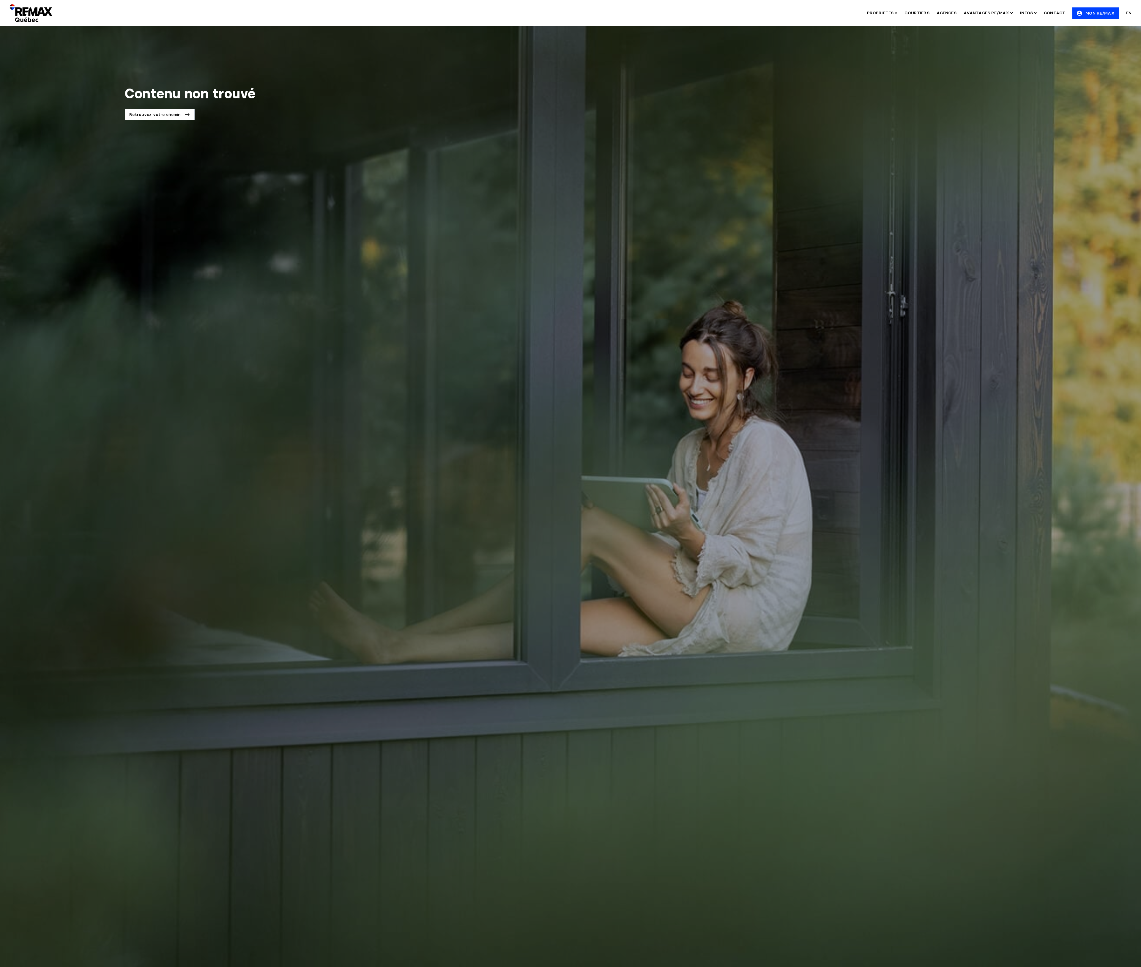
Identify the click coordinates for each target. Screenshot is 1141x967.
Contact (1054, 12)
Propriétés (881, 12)
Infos (1027, 12)
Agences (946, 12)
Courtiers (916, 12)
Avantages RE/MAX (987, 12)
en (1128, 12)
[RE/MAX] (31, 13)
